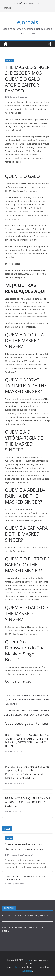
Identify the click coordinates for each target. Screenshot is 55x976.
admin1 (30, 855)
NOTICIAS (9, 61)
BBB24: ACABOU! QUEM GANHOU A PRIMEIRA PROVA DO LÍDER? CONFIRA (27, 802)
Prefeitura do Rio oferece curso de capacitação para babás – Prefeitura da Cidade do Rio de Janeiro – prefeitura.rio (27, 772)
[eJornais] (5, 44)
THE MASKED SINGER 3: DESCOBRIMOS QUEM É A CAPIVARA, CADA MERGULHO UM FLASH (27, 699)
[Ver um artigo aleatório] (49, 44)
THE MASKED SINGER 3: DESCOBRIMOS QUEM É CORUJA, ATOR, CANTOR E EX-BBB (26, 712)
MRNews (6, 931)
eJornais (27, 22)
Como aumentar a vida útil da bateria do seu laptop (25, 846)
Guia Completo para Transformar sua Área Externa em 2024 (25, 878)
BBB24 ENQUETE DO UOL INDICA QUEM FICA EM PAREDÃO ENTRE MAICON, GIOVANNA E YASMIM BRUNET (27, 740)
